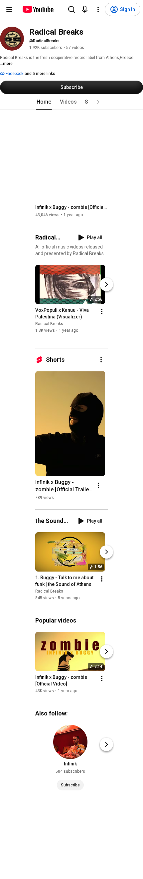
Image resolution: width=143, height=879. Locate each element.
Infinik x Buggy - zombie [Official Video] (71, 207)
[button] (98, 102)
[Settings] (98, 9)
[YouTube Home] (37, 9)
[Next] (106, 284)
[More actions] (101, 311)
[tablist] (71, 102)
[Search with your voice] (84, 9)
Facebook (14, 73)
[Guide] (9, 9)
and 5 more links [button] (40, 73)
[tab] (44, 102)
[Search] (71, 9)
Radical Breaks (49, 323)
